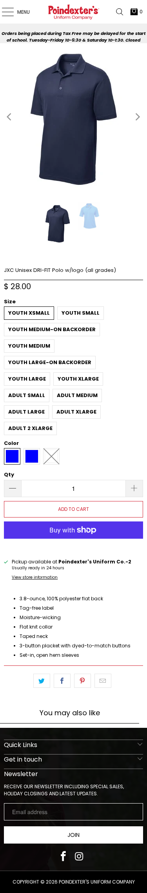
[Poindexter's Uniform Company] (74, 12)
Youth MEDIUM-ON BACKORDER (52, 329)
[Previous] (10, 116)
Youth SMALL (81, 313)
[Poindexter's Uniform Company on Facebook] (63, 857)
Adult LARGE (26, 412)
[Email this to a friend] (102, 681)
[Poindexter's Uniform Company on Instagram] (79, 857)
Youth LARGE (27, 379)
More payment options (73, 545)
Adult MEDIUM (77, 395)
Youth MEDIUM (29, 346)
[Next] (137, 116)
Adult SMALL (26, 395)
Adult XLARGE (76, 412)
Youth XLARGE (78, 379)
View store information (35, 577)
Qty (9, 474)
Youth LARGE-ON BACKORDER (49, 362)
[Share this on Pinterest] (82, 681)
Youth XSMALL (29, 313)
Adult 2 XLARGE (30, 428)
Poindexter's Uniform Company (97, 881)
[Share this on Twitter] (41, 681)
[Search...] (119, 11)
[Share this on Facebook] (62, 681)
